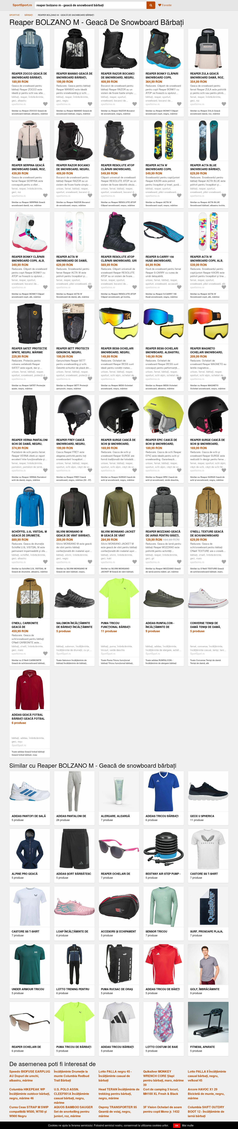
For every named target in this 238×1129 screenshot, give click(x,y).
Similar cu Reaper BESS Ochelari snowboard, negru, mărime (117, 387)
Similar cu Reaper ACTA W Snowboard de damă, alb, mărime (72, 295)
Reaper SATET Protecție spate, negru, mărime (29, 350)
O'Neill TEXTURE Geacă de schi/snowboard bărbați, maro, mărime (206, 535)
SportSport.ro (22, 5)
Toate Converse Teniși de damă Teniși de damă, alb (205, 662)
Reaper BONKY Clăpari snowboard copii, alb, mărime (28, 260)
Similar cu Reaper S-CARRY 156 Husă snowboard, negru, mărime (162, 295)
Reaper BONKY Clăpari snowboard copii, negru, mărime (162, 77)
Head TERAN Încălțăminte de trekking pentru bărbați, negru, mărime (119, 1093)
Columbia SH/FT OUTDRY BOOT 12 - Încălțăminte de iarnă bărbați (206, 1111)
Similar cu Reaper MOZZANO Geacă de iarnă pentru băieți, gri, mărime (163, 570)
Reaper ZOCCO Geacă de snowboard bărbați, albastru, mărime (29, 77)
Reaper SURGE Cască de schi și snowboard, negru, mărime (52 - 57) (207, 443)
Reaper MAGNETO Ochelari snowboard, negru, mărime (206, 352)
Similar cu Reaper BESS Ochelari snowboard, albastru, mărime (161, 387)
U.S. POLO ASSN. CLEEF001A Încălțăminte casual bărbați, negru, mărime (71, 1096)
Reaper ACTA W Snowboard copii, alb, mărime (206, 260)
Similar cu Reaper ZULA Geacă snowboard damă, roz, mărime (205, 112)
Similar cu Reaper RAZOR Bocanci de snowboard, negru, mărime (118, 112)
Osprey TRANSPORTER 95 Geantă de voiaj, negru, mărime (118, 1111)
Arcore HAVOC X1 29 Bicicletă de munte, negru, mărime (206, 1093)
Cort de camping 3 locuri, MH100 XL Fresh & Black (160, 1091)
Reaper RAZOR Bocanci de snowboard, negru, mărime (117, 77)
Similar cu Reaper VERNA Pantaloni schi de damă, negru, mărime (29, 479)
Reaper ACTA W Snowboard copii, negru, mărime (159, 169)
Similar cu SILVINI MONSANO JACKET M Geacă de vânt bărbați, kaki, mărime (117, 571)
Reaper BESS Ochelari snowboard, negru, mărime (117, 352)
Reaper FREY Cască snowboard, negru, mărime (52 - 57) (70, 443)
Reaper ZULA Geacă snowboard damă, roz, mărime (207, 77)
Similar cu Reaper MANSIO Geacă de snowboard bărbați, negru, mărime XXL (74, 113)
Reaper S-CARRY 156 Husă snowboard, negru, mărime (160, 260)
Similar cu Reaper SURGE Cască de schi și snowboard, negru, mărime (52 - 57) (207, 480)
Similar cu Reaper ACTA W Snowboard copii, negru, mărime (162, 204)
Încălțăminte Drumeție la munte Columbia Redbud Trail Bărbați (71, 1075)
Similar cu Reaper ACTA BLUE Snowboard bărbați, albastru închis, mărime (207, 205)
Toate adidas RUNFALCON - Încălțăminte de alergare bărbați (161, 662)
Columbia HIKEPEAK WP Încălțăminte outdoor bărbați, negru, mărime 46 (29, 1093)
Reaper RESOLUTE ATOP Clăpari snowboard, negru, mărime (117, 169)
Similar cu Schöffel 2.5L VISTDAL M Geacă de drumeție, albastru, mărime (30, 570)
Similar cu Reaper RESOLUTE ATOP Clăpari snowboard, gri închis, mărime (118, 296)
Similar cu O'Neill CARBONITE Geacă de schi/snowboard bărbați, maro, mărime (28, 663)
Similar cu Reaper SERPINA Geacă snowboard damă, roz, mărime (28, 204)
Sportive (14, 14)
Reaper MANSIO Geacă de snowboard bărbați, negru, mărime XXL (74, 77)
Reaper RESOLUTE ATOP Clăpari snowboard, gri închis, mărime (119, 260)
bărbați (29, 14)
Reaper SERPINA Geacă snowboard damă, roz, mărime (29, 169)
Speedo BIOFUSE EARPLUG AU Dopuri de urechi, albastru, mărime (29, 1075)
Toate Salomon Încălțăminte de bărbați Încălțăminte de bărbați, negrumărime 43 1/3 (71, 663)
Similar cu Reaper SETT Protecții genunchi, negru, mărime (72, 387)
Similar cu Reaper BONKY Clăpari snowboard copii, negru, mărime (162, 112)
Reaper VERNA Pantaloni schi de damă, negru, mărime (30, 443)
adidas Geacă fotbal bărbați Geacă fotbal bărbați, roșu (28, 718)
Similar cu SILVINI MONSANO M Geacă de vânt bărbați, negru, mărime (71, 571)
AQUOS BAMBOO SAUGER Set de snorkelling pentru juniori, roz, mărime (73, 1111)
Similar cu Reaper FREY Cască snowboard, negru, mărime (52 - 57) (73, 479)
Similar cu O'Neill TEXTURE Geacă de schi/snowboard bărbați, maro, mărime (207, 571)
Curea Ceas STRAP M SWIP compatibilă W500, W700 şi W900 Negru (29, 1111)
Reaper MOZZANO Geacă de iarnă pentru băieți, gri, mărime (163, 535)
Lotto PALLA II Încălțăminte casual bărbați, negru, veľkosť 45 (207, 1075)
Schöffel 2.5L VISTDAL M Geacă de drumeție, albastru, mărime (29, 535)
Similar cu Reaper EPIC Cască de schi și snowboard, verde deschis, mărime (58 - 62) (162, 480)
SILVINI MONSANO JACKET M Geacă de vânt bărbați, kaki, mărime (118, 535)
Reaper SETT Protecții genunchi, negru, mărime (72, 352)
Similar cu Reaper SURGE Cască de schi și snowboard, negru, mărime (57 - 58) (118, 480)
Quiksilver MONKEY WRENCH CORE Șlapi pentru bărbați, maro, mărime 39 (163, 1078)
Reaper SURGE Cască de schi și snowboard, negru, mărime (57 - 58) (118, 443)
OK (176, 1125)
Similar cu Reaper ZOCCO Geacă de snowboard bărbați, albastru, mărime (30, 112)
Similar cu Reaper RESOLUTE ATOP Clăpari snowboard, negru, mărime (118, 204)
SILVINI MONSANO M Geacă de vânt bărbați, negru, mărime (73, 535)
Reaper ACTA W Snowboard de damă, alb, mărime (71, 260)
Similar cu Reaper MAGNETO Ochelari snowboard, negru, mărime (207, 387)
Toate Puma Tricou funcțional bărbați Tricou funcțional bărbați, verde (117, 663)
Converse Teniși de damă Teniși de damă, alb (205, 627)
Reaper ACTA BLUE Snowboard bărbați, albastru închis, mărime (208, 169)
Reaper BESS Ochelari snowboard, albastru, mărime (163, 352)
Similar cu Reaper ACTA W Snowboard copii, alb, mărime (204, 295)
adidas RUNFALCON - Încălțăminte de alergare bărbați (160, 627)
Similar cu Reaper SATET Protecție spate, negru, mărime (28, 387)
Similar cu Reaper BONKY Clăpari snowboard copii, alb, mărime (28, 295)
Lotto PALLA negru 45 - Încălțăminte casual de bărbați (115, 1075)
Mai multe (188, 1125)
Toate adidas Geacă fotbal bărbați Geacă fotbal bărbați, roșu (28, 753)
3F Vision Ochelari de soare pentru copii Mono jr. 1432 (162, 1109)
